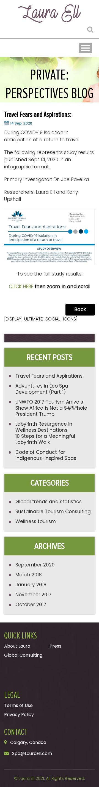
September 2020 (35, 564)
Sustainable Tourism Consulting (53, 511)
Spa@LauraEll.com (32, 753)
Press (55, 646)
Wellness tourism (35, 521)
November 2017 (33, 594)
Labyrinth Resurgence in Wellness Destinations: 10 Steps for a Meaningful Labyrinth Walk (45, 433)
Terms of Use (18, 705)
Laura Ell (26, 778)
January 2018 (30, 584)
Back (80, 309)
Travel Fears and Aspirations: (49, 376)
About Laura (17, 646)
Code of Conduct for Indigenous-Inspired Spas (45, 455)
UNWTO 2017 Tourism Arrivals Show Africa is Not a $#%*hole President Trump (51, 408)
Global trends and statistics (48, 501)
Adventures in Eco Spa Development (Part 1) (41, 389)
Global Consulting (23, 655)
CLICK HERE (21, 286)
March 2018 (28, 574)
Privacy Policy (19, 714)
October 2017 (30, 604)
